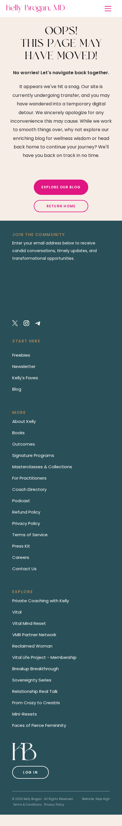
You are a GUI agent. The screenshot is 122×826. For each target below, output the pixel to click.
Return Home (61, 206)
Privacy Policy (54, 804)
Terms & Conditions (27, 804)
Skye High (102, 799)
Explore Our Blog (61, 187)
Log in (30, 772)
